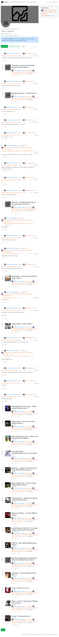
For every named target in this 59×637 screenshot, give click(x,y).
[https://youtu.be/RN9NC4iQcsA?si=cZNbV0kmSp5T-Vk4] (8, 423)
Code (46, 634)
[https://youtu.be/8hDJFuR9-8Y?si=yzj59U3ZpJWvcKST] (8, 438)
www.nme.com (15, 531)
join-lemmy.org (53, 634)
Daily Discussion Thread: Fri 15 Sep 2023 (11, 340)
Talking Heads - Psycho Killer (10, 253)
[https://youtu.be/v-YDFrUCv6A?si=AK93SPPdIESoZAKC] (8, 453)
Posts (17, 46)
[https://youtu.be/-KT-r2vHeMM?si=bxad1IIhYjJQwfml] (8, 485)
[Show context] (23, 56)
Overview (4, 46)
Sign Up (55, 2)
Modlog (31, 634)
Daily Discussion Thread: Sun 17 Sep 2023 (11, 55)
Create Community (31, 2)
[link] (25, 56)
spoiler (4, 315)
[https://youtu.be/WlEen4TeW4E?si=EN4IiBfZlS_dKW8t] (8, 408)
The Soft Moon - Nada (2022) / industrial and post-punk (16, 223)
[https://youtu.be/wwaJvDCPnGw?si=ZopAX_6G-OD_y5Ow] (8, 204)
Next (3, 630)
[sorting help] (36, 46)
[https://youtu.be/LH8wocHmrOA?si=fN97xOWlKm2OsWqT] (8, 95)
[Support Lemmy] (38, 2)
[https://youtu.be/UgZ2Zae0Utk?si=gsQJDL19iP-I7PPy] (8, 278)
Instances (37, 634)
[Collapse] (2, 53)
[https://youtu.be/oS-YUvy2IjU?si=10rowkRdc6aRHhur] (8, 618)
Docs (42, 634)
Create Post (21, 2)
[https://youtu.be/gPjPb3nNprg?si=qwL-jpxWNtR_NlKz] (8, 603)
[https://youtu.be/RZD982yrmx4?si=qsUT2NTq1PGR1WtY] (8, 67)
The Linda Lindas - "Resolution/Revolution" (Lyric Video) (16, 356)
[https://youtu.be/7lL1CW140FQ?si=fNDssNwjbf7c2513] (8, 500)
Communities (13, 2)
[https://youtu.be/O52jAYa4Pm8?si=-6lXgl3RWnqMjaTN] (8, 326)
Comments (12, 46)
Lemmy (6, 2)
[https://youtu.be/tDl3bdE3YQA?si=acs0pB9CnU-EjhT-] (8, 560)
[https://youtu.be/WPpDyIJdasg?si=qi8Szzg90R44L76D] (8, 470)
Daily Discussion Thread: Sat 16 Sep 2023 (11, 109)
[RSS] (1, 49)
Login (50, 2)
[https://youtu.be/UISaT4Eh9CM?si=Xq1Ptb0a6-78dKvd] (8, 590)
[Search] (47, 2)
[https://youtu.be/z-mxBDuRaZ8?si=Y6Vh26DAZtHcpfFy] (8, 515)
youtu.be (14, 69)
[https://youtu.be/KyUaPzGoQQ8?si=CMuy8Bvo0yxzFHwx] (8, 545)
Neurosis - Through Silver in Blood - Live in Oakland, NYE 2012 (18, 151)
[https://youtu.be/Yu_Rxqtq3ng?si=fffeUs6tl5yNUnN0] (8, 575)
